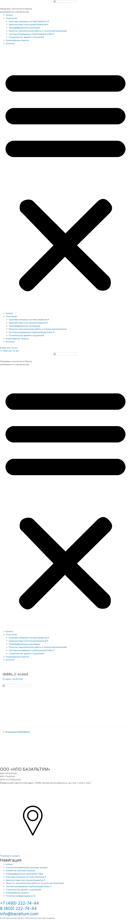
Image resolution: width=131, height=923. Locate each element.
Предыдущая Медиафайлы (16, 732)
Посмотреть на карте (10, 856)
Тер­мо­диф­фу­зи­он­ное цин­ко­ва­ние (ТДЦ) (24, 874)
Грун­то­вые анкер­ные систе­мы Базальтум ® (29, 21)
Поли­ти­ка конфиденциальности (21, 896)
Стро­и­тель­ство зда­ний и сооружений (26, 37)
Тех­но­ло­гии (11, 18)
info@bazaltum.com (19, 913)
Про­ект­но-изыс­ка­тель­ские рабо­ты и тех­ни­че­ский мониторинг (35, 883)
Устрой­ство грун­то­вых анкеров (20, 870)
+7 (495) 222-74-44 (9, 351)
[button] (65, 180)
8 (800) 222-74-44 (8, 348)
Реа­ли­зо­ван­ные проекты (17, 40)
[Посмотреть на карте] (33, 852)
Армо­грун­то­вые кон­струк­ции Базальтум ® (28, 24)
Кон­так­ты (10, 43)
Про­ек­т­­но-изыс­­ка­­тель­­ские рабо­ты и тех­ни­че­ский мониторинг (38, 31)
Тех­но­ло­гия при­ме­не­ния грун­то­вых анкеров (26, 867)
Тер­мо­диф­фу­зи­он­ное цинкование (24, 27)
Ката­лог (9, 15)
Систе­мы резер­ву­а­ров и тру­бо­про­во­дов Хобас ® (31, 34)
